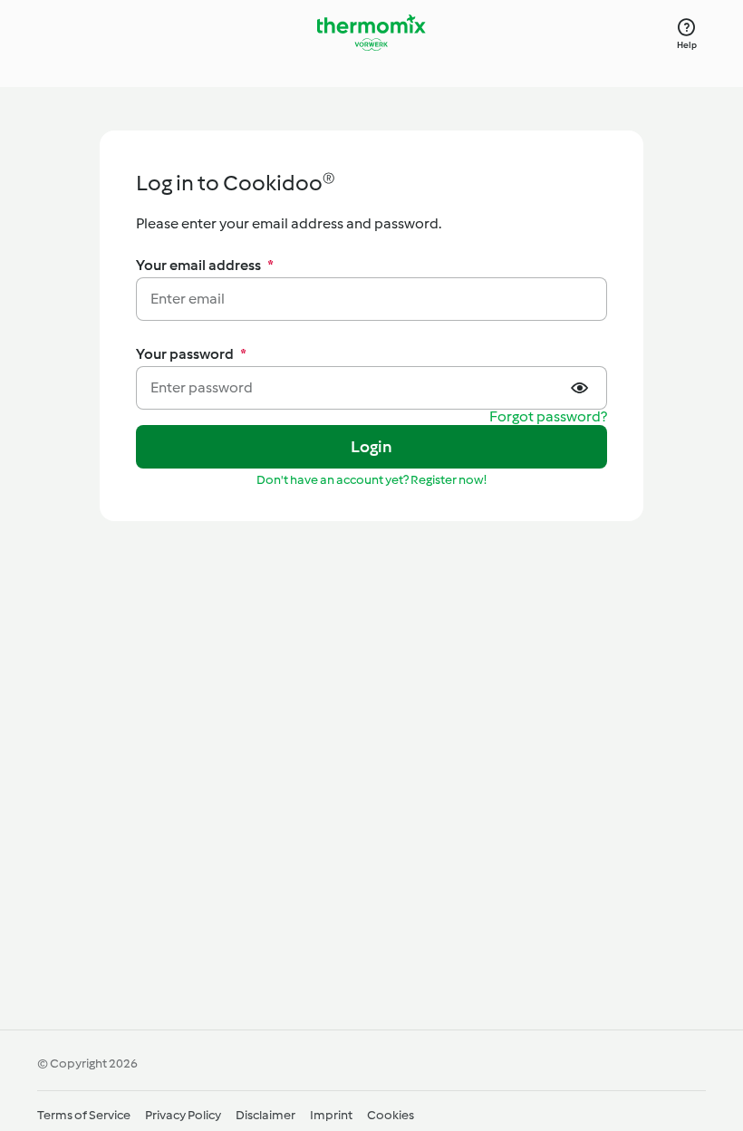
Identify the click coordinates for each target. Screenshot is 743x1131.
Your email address (205, 265)
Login (372, 447)
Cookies (390, 1115)
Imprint (331, 1115)
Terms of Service (83, 1115)
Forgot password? (548, 417)
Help (687, 45)
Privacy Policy (183, 1115)
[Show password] (582, 388)
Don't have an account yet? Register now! (371, 480)
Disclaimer (265, 1115)
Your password (191, 353)
